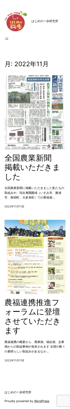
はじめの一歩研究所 (46, 21)
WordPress (41, 401)
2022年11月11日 (14, 206)
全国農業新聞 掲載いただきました (32, 167)
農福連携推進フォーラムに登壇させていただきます (32, 316)
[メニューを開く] (6, 39)
